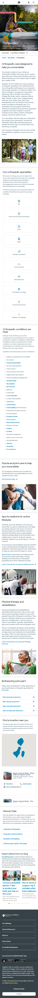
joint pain (5, 690)
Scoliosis (9, 431)
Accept (19, 994)
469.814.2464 (27, 784)
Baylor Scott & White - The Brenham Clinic (23, 802)
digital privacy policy (11, 983)
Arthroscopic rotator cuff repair (15, 843)
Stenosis (9, 443)
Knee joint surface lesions (13, 834)
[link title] (19, 2)
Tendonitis (10, 446)
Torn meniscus (11, 449)
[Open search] (33, 2)
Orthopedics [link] (20, 58)
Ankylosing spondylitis (13, 363)
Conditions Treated (18, 53)
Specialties (11, 58)
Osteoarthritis (11, 404)
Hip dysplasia (11, 384)
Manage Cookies (19, 989)
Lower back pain (12, 395)
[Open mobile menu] (3, 2)
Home (4, 58)
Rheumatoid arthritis (13, 422)
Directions (9, 784)
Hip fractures (11, 387)
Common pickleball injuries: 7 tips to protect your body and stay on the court (11, 888)
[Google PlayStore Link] (20, 961)
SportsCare (6, 554)
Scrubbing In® (7, 857)
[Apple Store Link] (7, 961)
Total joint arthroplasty (11, 829)
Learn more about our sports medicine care (18, 564)
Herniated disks (11, 381)
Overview (5, 53)
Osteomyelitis (11, 407)
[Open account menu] (29, 2)
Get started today (8, 479)
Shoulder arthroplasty (11, 839)
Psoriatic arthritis (12, 416)
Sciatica (9, 428)
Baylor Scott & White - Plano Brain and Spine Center (23, 774)
